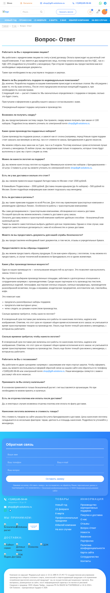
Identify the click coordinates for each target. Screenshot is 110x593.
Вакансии (85, 536)
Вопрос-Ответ (88, 528)
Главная (5, 26)
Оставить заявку (55, 479)
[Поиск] (41, 12)
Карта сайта (87, 552)
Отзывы (84, 523)
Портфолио (87, 541)
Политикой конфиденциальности (55, 488)
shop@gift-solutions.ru (78, 123)
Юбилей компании (79, 20)
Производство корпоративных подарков (89, 508)
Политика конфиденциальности (92, 547)
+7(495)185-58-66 (17, 499)
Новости (85, 532)
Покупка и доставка (91, 515)
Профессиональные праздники (66, 519)
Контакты (85, 561)
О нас (14, 26)
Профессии (25, 20)
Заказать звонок (66, 12)
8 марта (53, 20)
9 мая (63, 20)
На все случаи (99, 20)
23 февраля (40, 20)
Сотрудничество (89, 556)
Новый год (10, 20)
